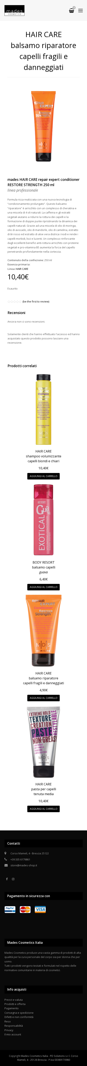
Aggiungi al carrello (43, 476)
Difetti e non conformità (18, 1017)
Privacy (8, 1030)
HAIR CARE (22, 269)
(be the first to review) (35, 301)
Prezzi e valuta (13, 1000)
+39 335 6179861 (20, 859)
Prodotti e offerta (14, 1004)
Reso (7, 1021)
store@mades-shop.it (24, 865)
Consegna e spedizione (19, 1013)
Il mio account (12, 1034)
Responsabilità (13, 1025)
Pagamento (11, 1008)
